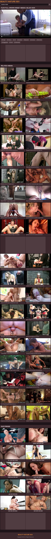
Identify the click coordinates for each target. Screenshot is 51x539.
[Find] (49, 4)
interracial (17, 42)
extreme (33, 39)
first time (40, 39)
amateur (20, 39)
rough (4, 39)
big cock (27, 39)
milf (15, 39)
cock (12, 42)
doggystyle (5, 42)
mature (9, 39)
